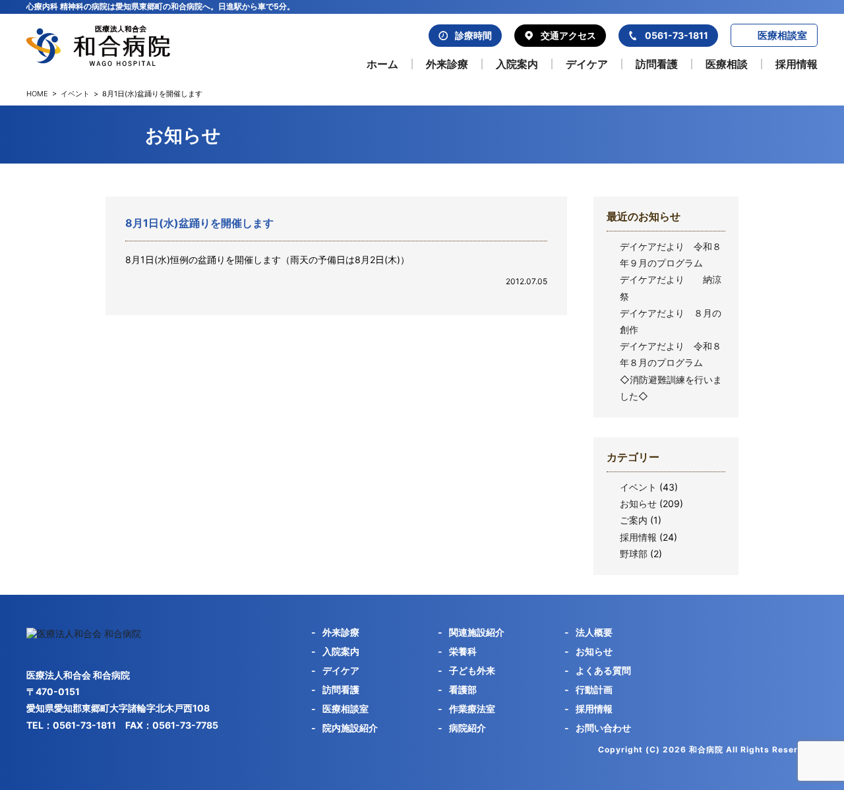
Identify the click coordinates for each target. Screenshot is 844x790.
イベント (75, 93)
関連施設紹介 (476, 632)
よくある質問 (603, 670)
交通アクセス (568, 35)
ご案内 (634, 520)
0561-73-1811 (676, 35)
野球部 (634, 553)
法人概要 (594, 632)
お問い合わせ (603, 727)
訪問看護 (657, 64)
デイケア (587, 64)
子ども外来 (472, 670)
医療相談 (727, 64)
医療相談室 (782, 35)
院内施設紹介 (350, 727)
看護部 (463, 689)
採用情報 (796, 64)
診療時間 (473, 35)
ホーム (382, 64)
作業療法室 (472, 708)
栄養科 (463, 651)
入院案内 (517, 64)
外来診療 (447, 64)
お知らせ (638, 503)
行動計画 (594, 689)
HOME (37, 93)
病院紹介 (467, 727)
